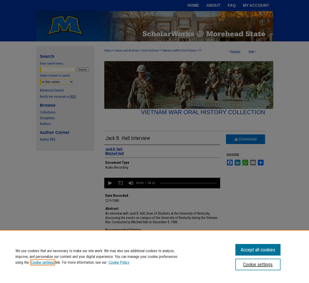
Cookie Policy (119, 262)
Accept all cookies (258, 250)
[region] (154, 256)
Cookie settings (42, 262)
